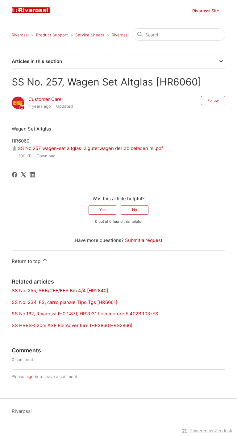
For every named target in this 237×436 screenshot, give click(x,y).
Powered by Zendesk (210, 430)
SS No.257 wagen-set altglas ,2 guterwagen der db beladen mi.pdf (90, 148)
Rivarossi (20, 34)
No (134, 209)
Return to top (27, 261)
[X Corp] (23, 174)
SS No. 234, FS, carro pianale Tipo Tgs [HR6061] (64, 302)
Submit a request (143, 240)
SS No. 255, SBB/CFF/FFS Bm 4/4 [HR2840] (60, 290)
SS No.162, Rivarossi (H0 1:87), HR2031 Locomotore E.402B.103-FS (85, 314)
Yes (102, 209)
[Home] (33, 14)
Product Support (52, 34)
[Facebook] (14, 174)
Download (46, 155)
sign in (32, 376)
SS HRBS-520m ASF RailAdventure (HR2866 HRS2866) (72, 325)
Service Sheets (89, 34)
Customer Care (45, 99)
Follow (213, 100)
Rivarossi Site (205, 10)
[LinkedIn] (32, 174)
